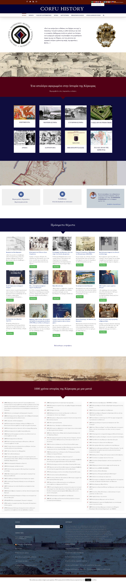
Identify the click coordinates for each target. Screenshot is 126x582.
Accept (88, 580)
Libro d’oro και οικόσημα (72, 548)
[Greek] (105, 2)
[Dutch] (96, 2)
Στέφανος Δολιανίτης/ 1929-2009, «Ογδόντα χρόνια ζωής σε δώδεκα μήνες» (61, 321)
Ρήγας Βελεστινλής (58, 286)
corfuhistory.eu (22, 538)
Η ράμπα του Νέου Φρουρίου (13, 252)
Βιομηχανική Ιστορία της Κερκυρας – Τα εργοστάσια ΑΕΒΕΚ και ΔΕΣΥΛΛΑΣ (87, 569)
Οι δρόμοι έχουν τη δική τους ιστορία (26, 565)
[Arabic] (92, 2)
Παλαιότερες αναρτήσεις (63, 345)
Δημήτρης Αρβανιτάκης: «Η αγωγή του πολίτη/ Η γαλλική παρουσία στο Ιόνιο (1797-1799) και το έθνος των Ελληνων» (39, 321)
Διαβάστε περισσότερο (113, 204)
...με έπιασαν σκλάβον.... (22, 561)
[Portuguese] (111, 2)
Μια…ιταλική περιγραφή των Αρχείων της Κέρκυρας (37, 286)
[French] (100, 2)
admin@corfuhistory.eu (25, 537)
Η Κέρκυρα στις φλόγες (22, 553)
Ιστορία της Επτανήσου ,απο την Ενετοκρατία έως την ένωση (83, 565)
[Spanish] (115, 2)
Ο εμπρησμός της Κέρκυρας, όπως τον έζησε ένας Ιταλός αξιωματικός (63, 253)
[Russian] (113, 2)
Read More (10, 263)
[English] (98, 2)
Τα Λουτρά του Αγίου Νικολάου (84, 286)
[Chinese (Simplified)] (94, 2)
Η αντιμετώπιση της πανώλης (73, 557)
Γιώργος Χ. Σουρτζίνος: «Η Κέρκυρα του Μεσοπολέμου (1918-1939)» (85, 253)
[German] (102, 2)
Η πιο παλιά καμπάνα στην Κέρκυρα (26, 557)
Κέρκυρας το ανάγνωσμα (24, 544)
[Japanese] (109, 2)
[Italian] (107, 2)
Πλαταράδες (19, 548)
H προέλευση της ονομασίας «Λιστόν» (76, 561)
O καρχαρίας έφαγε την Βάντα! (74, 552)
